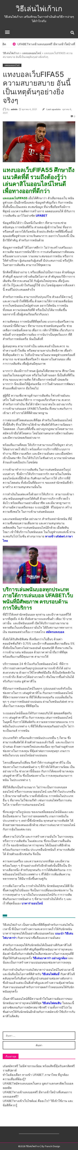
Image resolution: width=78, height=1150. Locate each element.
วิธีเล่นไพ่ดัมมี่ (50, 974)
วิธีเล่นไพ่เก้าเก (39, 8)
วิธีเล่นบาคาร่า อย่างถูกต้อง (50, 958)
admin (14, 109)
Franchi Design (52, 1146)
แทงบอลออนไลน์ (31, 53)
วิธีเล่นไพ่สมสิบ (51, 1003)
